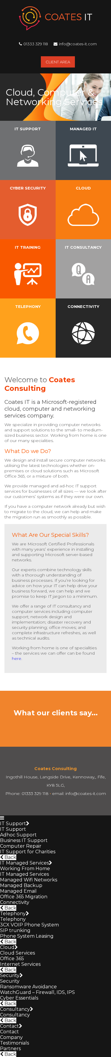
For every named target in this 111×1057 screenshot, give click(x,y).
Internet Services (20, 964)
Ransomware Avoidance (28, 986)
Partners (10, 1048)
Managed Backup (21, 885)
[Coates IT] (55, 29)
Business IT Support (24, 840)
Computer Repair (20, 846)
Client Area (58, 62)
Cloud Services (17, 953)
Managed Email (18, 891)
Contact (9, 1026)
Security (10, 975)
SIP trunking (15, 930)
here (16, 658)
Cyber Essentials (19, 998)
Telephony (13, 913)
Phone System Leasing (27, 936)
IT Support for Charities (27, 851)
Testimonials (14, 1043)
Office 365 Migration (23, 896)
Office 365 (12, 958)
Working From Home (25, 868)
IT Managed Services (24, 863)
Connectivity (14, 902)
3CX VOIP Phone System (29, 925)
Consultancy (15, 1009)
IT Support (13, 823)
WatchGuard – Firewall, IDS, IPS (37, 992)
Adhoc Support (18, 835)
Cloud (7, 947)
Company (11, 1037)
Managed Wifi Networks (28, 880)
